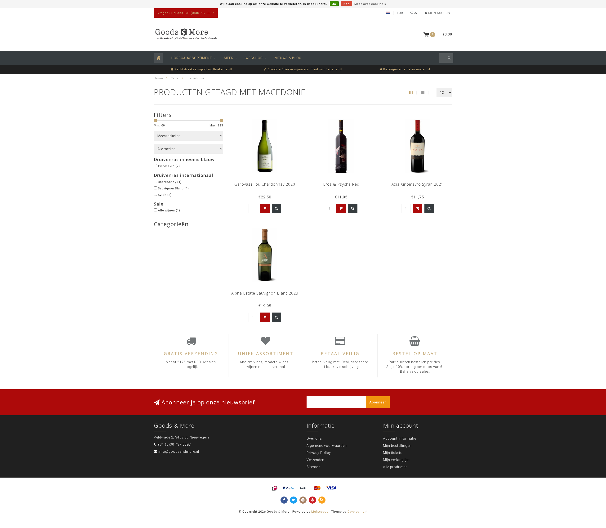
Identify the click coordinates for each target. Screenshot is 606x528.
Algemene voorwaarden (327, 445)
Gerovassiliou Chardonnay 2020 (264, 184)
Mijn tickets (392, 453)
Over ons (314, 438)
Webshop (254, 58)
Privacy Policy (319, 453)
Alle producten (395, 467)
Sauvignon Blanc (173, 188)
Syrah (165, 195)
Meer (229, 58)
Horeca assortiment (191, 58)
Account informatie (399, 438)
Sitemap (314, 467)
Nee (346, 4)
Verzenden (315, 460)
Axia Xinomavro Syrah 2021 (417, 184)
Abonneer (377, 402)
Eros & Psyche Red (341, 184)
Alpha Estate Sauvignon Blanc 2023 (264, 293)
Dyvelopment (358, 511)
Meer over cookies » (370, 4)
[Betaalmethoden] (275, 488)
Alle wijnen (169, 210)
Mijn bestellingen (397, 445)
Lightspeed (320, 511)
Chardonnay (170, 182)
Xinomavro (169, 166)
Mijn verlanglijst (396, 460)
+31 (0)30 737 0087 (174, 444)
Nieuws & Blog (288, 58)
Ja (334, 4)
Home (158, 78)
